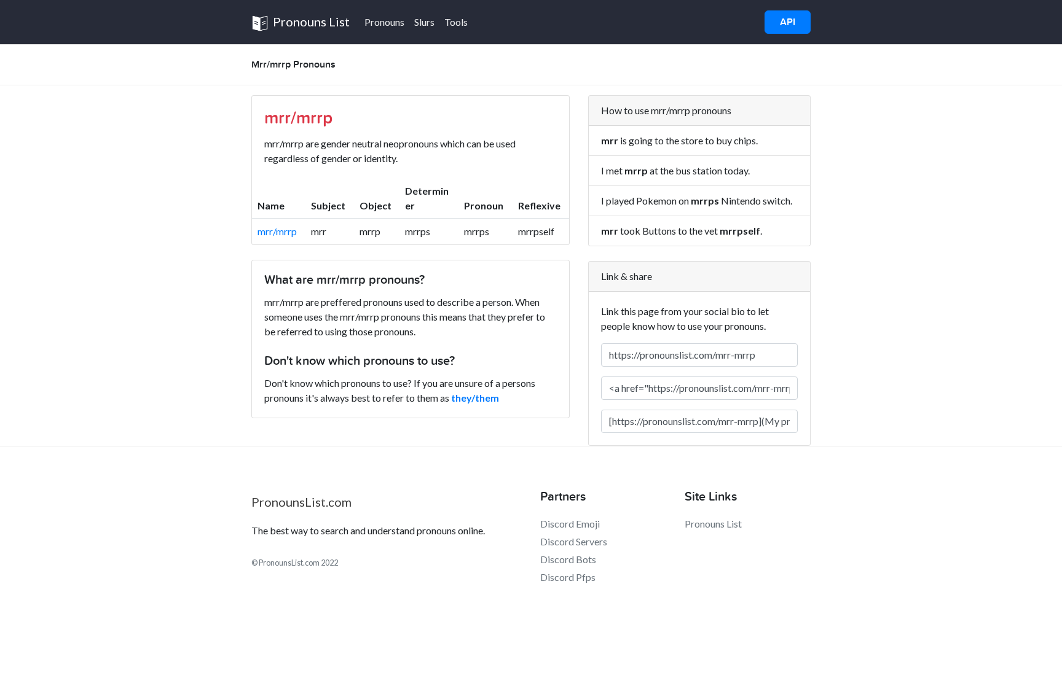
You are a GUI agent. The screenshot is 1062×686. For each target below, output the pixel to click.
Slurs (424, 22)
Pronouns (384, 22)
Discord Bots (568, 559)
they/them (475, 397)
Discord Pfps (568, 577)
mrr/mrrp (277, 231)
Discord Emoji (570, 523)
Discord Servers (573, 541)
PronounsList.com (301, 501)
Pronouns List (310, 21)
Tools (456, 22)
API (787, 22)
